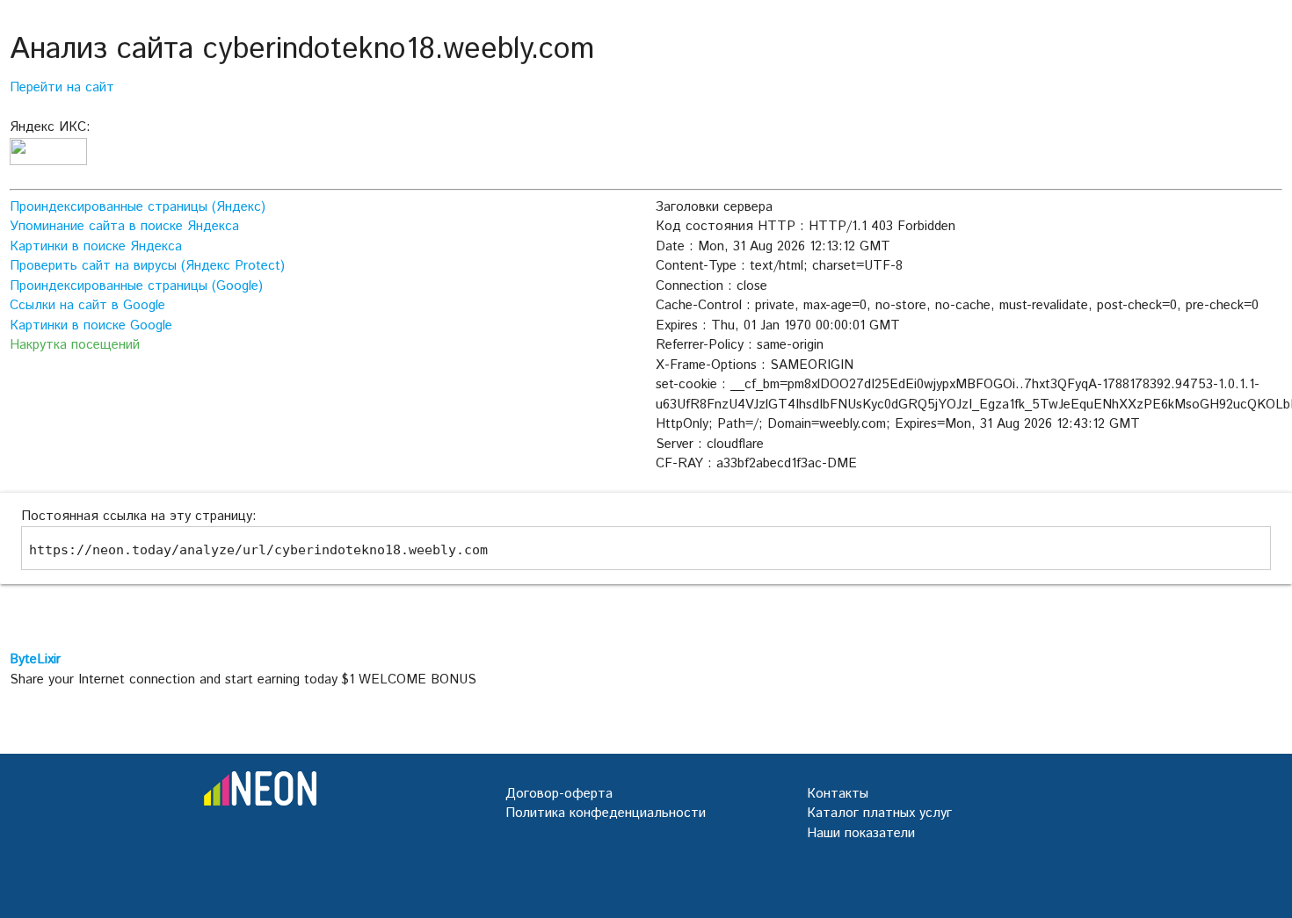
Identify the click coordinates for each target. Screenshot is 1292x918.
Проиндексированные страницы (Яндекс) (137, 207)
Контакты (837, 793)
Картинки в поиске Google (91, 325)
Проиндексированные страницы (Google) (136, 286)
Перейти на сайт (62, 87)
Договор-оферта (559, 793)
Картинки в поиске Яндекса (96, 246)
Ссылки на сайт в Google (87, 305)
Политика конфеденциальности (605, 813)
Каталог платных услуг (879, 813)
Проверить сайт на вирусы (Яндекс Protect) (147, 266)
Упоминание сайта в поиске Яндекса (124, 226)
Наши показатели (861, 833)
